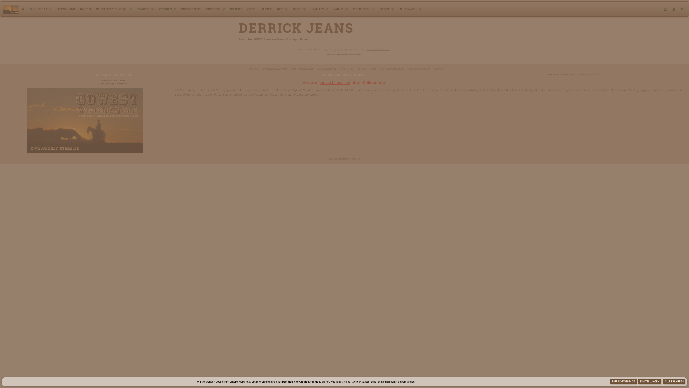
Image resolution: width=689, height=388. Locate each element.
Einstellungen (649, 381)
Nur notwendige (623, 381)
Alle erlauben (674, 381)
